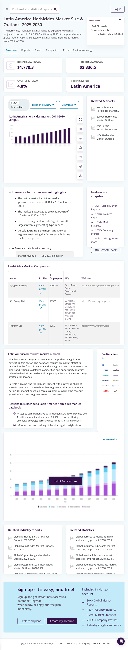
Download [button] (68, 104)
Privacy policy (84, 643)
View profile (42, 287)
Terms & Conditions (101, 643)
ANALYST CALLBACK (106, 250)
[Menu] (7, 9)
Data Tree (94, 20)
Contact (60, 643)
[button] (99, 26)
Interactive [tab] (17, 107)
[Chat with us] (121, 641)
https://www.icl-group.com (96, 301)
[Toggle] (90, 26)
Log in (117, 9)
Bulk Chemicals (99, 26)
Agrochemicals (101, 30)
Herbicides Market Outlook (110, 34)
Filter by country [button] (42, 104)
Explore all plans (31, 621)
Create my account (62, 621)
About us (71, 643)
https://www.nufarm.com (96, 325)
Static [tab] (14, 102)
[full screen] (80, 119)
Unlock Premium (63, 481)
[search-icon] (55, 9)
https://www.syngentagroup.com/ (100, 285)
